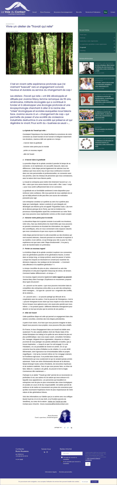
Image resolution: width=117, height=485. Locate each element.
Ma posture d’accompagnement (63, 12)
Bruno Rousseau (45, 12)
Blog (105, 12)
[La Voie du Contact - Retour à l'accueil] (17, 2)
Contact (113, 12)
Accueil (34, 12)
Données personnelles (65, 472)
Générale (97, 38)
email (21, 459)
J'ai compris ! (94, 481)
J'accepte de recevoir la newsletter (70, 458)
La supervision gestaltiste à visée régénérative (97, 44)
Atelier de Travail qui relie (57, 401)
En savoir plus (85, 481)
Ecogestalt (97, 47)
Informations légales (51, 472)
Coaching (97, 50)
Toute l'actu (83, 34)
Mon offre (79, 12)
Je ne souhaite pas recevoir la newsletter (72, 462)
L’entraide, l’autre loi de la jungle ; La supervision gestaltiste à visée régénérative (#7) (104, 84)
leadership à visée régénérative (97, 41)
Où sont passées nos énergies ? (104, 129)
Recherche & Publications (93, 12)
